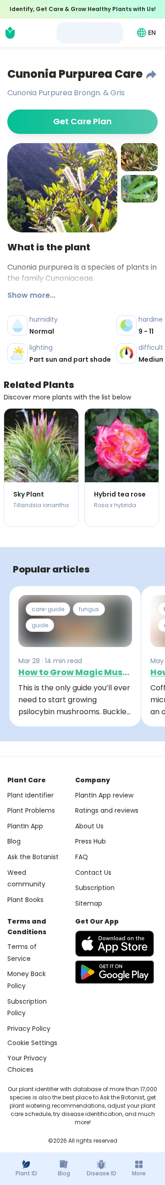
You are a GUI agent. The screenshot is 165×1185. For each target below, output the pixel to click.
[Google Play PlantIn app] (114, 971)
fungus (89, 609)
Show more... (31, 295)
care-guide (48, 609)
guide (40, 625)
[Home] (10, 32)
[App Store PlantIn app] (114, 944)
